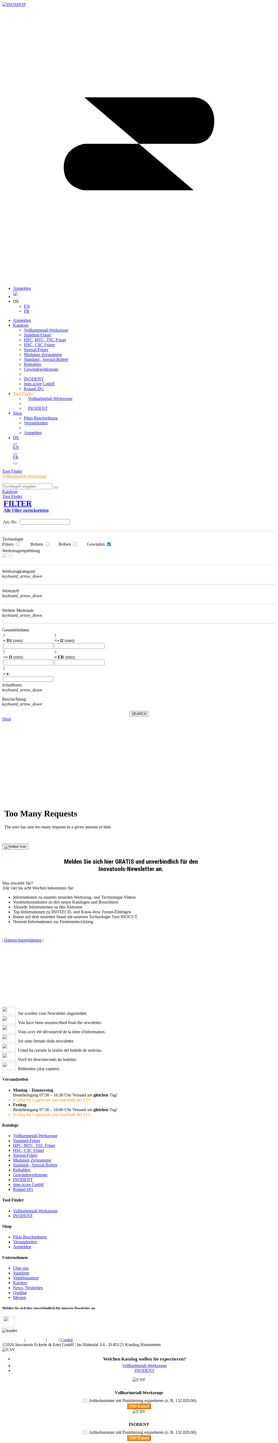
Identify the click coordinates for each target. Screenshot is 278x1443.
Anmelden (22, 288)
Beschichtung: (15, 699)
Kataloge (10, 491)
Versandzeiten (36, 423)
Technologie (12, 539)
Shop (17, 413)
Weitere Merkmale (18, 610)
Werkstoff (10, 591)
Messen (19, 1297)
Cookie (67, 1339)
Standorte (21, 1273)
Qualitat (20, 1292)
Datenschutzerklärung (23, 940)
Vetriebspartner (26, 1278)
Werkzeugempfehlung (21, 550)
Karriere (20, 1282)
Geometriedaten (15, 630)
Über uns (21, 1268)
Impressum (35, 1339)
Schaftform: (12, 685)
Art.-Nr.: (11, 522)
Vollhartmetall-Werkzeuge (24, 476)
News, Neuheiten (28, 1287)
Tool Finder (12, 471)
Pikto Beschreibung (41, 418)
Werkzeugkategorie (18, 571)
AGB (53, 1339)
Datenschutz (12, 1339)
